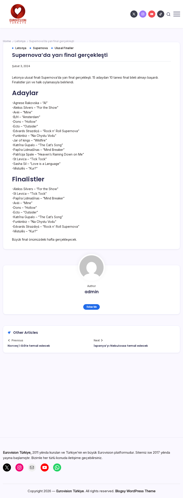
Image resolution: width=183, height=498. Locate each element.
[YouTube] (45, 467)
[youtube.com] (151, 14)
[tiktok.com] (160, 14)
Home (7, 41)
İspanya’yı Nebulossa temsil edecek (121, 346)
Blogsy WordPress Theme (135, 491)
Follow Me (92, 306)
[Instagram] (19, 467)
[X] (7, 467)
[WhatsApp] (57, 467)
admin (92, 292)
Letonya (20, 41)
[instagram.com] (142, 14)
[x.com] (133, 14)
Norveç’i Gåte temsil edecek (29, 346)
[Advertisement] (92, 397)
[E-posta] (32, 467)
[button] (168, 14)
